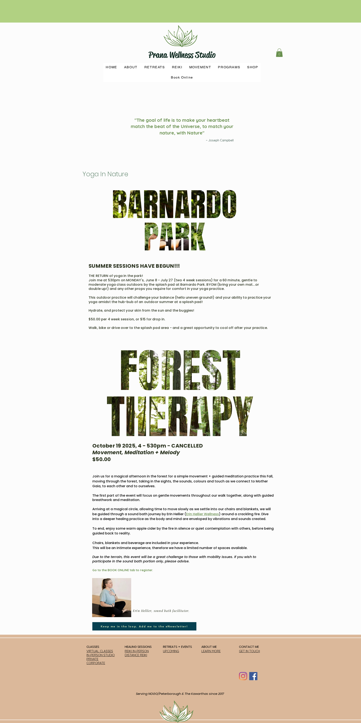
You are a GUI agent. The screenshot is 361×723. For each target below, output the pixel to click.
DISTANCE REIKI (136, 655)
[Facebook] (253, 676)
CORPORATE (95, 663)
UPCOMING (171, 651)
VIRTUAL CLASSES (99, 651)
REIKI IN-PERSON (137, 651)
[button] (279, 52)
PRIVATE (92, 659)
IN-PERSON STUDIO (100, 655)
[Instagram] (243, 676)
